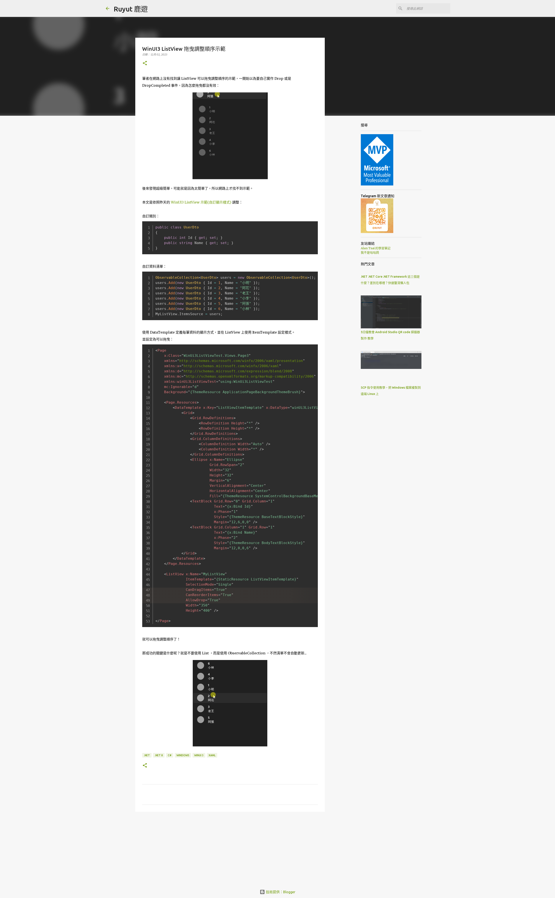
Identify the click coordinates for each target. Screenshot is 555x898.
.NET (147, 755)
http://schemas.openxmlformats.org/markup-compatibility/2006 (250, 376)
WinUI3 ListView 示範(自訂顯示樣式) (201, 202)
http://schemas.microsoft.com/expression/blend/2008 (238, 371)
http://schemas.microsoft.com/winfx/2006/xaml (231, 366)
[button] (144, 63)
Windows (182, 755)
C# (169, 755)
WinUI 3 (199, 755)
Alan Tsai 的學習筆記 (375, 248)
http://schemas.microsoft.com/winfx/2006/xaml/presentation (241, 361)
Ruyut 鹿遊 (131, 9)
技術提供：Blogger (280, 892)
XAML (212, 755)
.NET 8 (159, 755)
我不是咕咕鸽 (370, 252)
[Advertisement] (230, 848)
